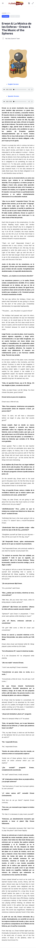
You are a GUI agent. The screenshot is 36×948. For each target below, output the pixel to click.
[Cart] (29, 3)
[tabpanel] (18, 495)
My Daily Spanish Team (12, 38)
